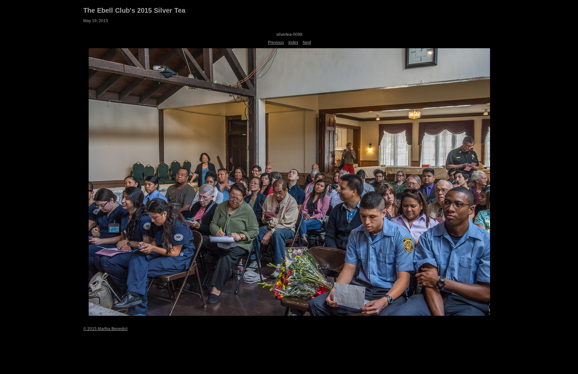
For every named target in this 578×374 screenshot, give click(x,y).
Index (293, 42)
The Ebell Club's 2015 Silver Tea (134, 10)
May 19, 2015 (95, 20)
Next (307, 42)
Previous (276, 42)
